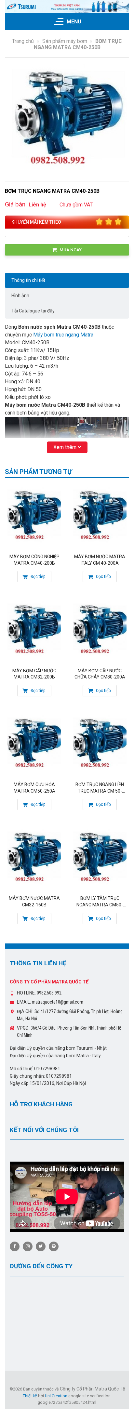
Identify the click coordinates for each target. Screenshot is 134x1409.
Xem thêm (65, 447)
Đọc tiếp (38, 576)
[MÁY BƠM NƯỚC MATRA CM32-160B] (34, 857)
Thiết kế (30, 1395)
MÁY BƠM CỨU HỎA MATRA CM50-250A (34, 788)
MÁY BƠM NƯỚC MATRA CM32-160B (34, 901)
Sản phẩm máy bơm (64, 41)
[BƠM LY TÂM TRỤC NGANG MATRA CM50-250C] (100, 857)
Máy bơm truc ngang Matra (63, 335)
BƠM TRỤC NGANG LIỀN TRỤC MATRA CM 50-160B (99, 788)
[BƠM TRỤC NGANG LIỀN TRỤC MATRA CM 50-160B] (100, 744)
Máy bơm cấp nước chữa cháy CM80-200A (99, 674)
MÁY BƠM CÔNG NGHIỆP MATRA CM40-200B (34, 560)
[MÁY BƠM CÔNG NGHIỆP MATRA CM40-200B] (34, 516)
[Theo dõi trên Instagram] (28, 1246)
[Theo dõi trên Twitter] (41, 1246)
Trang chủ (23, 41)
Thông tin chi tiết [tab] (28, 280)
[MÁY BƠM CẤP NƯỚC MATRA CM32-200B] (34, 630)
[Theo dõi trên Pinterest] (54, 1246)
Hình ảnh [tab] (20, 295)
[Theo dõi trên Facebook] (15, 1246)
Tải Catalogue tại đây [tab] (33, 310)
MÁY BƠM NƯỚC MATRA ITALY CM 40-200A (99, 560)
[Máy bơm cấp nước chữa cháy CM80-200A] (100, 630)
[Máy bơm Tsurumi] (67, 6)
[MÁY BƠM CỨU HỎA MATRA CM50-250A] (34, 744)
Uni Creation (56, 1395)
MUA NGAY (70, 249)
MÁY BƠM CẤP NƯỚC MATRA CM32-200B (34, 674)
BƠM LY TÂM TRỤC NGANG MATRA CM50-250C (99, 902)
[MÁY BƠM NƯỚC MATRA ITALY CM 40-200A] (100, 516)
